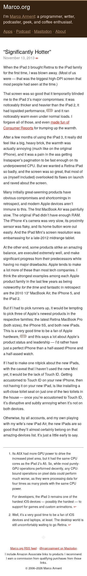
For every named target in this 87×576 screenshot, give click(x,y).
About (60, 31)
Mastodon (43, 31)
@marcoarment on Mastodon (58, 548)
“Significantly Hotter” (27, 51)
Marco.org (16, 6)
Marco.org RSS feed (23, 548)
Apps (7, 31)
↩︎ (75, 506)
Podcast (23, 31)
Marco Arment (22, 16)
